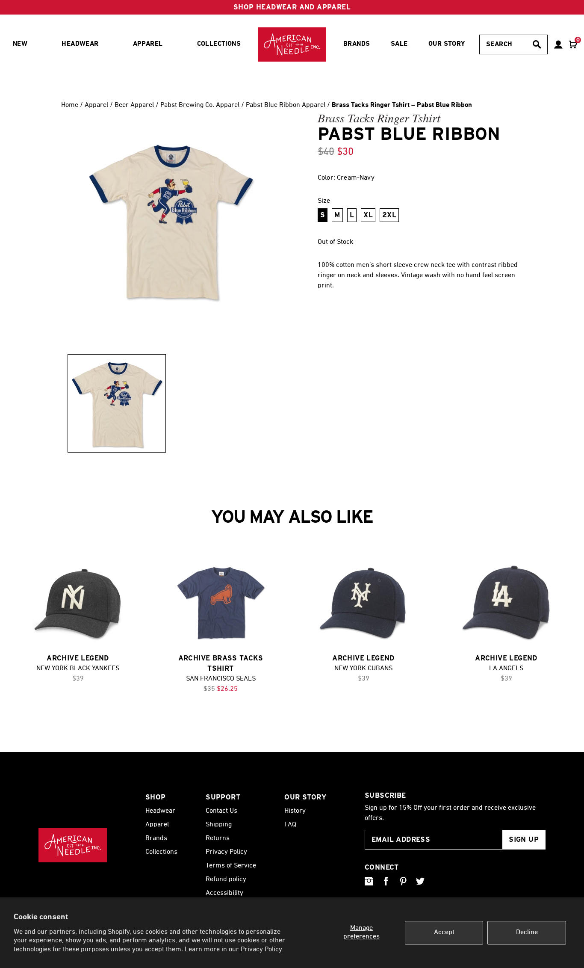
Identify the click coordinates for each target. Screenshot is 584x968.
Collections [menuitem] (219, 44)
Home (69, 105)
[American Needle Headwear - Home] (72, 845)
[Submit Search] (537, 44)
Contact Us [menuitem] (221, 811)
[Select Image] (117, 403)
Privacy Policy (261, 949)
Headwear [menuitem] (80, 44)
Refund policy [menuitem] (226, 879)
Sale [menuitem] (399, 44)
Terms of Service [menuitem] (231, 865)
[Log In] (558, 44)
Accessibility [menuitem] (224, 893)
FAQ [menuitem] (290, 824)
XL (368, 215)
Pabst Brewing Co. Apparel (200, 105)
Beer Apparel (134, 105)
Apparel (97, 105)
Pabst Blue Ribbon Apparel (285, 105)
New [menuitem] (20, 44)
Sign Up (524, 839)
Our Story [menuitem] (446, 44)
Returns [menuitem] (218, 838)
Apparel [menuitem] (148, 44)
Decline (527, 932)
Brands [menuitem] (356, 44)
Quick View (78, 603)
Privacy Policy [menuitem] (226, 852)
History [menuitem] (295, 811)
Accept (444, 932)
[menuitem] (292, 44)
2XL (389, 215)
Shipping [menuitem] (219, 824)
